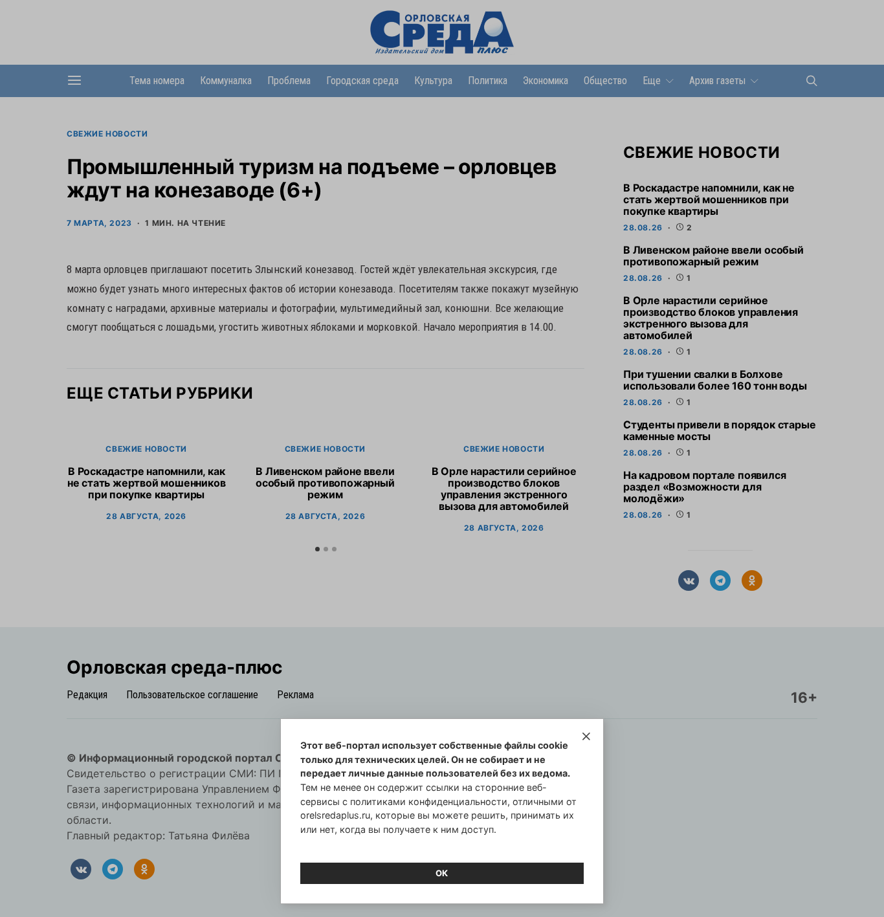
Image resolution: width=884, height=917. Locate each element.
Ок (442, 873)
